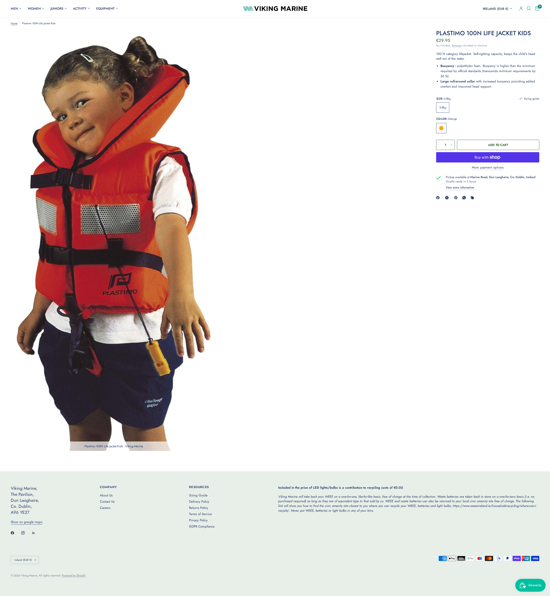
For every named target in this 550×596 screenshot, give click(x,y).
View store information (460, 187)
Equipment (105, 8)
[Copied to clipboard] (473, 197)
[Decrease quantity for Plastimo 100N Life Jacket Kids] (439, 145)
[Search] (529, 8)
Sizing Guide (198, 495)
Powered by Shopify (74, 575)
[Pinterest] (456, 197)
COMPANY (108, 486)
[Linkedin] (36, 533)
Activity (80, 8)
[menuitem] (17, 8)
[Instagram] (26, 533)
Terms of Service (200, 514)
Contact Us (107, 501)
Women (34, 8)
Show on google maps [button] (26, 522)
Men (14, 8)
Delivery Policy (199, 501)
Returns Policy (198, 507)
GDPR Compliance (202, 526)
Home (14, 23)
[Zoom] (208, 39)
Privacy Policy (198, 520)
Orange (441, 128)
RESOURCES (199, 486)
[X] (447, 197)
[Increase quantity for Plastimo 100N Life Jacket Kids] (451, 145)
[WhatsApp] (465, 197)
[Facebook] (438, 197)
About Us (106, 495)
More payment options (488, 167)
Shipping (456, 45)
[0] (536, 8)
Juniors (56, 8)
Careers (105, 507)
